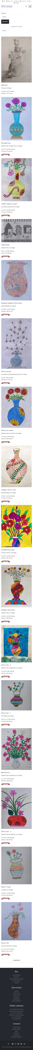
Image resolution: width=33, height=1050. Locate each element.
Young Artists (16, 995)
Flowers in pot (6, 371)
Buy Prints (16, 977)
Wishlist (17, 1)
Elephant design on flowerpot (11, 303)
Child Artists (16, 993)
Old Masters (16, 999)
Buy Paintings (16, 975)
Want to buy (10, 1)
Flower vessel (6, 887)
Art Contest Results (16, 1013)
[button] (26, 6)
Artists (16, 991)
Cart (4, 1)
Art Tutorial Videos (16, 1017)
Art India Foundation (16, 1037)
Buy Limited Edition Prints (16, 979)
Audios (14, 1029)
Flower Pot (5, 943)
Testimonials (16, 1027)
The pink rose (6, 143)
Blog (16, 1031)
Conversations (16, 1019)
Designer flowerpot (8, 610)
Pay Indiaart (16, 1035)
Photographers (16, 1001)
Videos (19, 1029)
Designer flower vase (8, 490)
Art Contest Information (16, 1009)
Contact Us (23, 1)
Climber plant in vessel (9, 204)
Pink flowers (5, 772)
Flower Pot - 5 (6, 713)
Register (17, 2)
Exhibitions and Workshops (16, 1015)
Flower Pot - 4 (6, 831)
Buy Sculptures (16, 981)
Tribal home (5, 245)
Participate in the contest (16, 1011)
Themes (16, 982)
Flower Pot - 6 (6, 665)
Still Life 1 (4, 85)
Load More (16, 960)
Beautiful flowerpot (8, 550)
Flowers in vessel (7, 430)
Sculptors (16, 997)
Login (29, 1)
